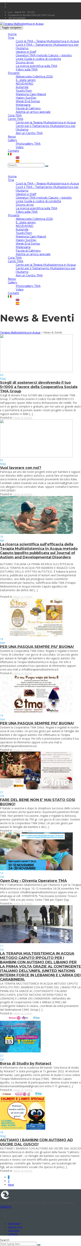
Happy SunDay (26, 98)
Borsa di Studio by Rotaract (25, 1063)
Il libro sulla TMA (27, 69)
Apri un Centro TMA (29, 133)
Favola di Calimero (28, 108)
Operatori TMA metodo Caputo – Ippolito (44, 55)
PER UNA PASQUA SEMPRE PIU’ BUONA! (37, 647)
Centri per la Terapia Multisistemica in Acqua (46, 122)
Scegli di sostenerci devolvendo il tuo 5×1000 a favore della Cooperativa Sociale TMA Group (39, 386)
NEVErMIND (24, 83)
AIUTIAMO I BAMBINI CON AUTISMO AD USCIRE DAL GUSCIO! (36, 1142)
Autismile (22, 87)
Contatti (13, 151)
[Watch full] (36, 371)
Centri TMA (15, 119)
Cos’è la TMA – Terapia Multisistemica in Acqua (47, 41)
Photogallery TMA (28, 143)
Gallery (12, 140)
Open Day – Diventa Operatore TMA (33, 881)
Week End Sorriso (28, 101)
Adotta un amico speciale (33, 112)
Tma (11, 37)
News (12, 136)
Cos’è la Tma (15, 1226)
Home (12, 34)
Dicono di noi (25, 62)
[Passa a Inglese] (17, 158)
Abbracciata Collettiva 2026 (34, 76)
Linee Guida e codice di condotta (38, 59)
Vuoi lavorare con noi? (20, 468)
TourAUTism (24, 90)
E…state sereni (26, 80)
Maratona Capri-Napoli (31, 94)
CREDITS (5, 1207)
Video (20, 147)
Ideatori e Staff (26, 52)
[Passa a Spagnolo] (17, 161)
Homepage (14, 1223)
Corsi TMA (15, 115)
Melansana (23, 105)
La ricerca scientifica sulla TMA (36, 66)
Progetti (13, 73)
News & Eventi (22, 417)
